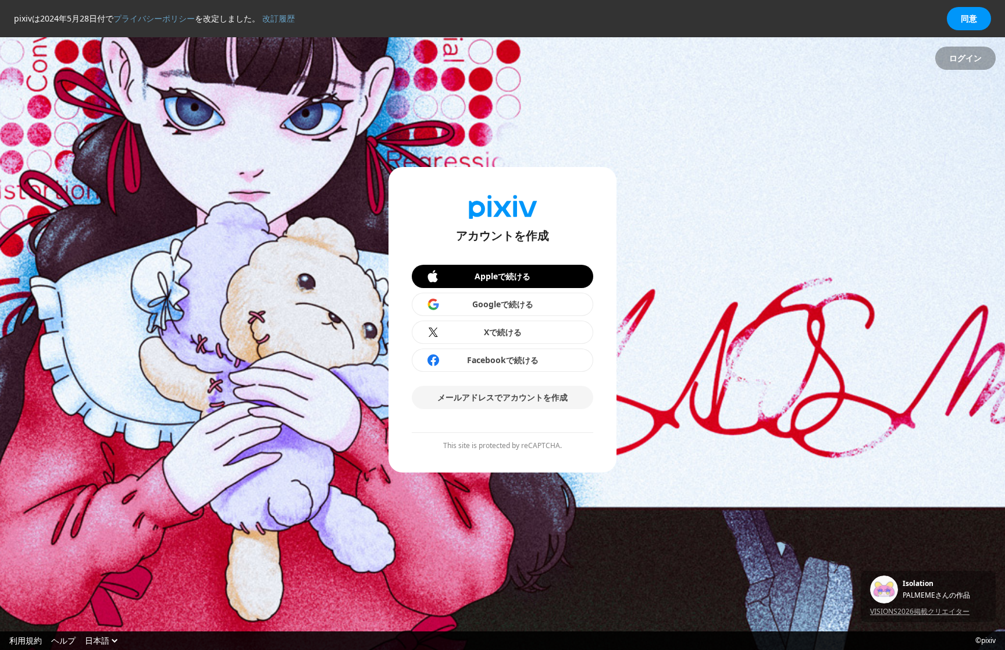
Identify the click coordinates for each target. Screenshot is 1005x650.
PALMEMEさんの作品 (936, 595)
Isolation (918, 583)
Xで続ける (503, 332)
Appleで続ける (502, 276)
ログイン (965, 57)
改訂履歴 (278, 18)
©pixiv (985, 640)
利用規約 (25, 641)
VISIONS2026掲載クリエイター (920, 611)
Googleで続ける (502, 304)
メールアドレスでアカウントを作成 (502, 397)
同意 (969, 18)
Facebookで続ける (503, 359)
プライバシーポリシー (154, 18)
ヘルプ (63, 641)
